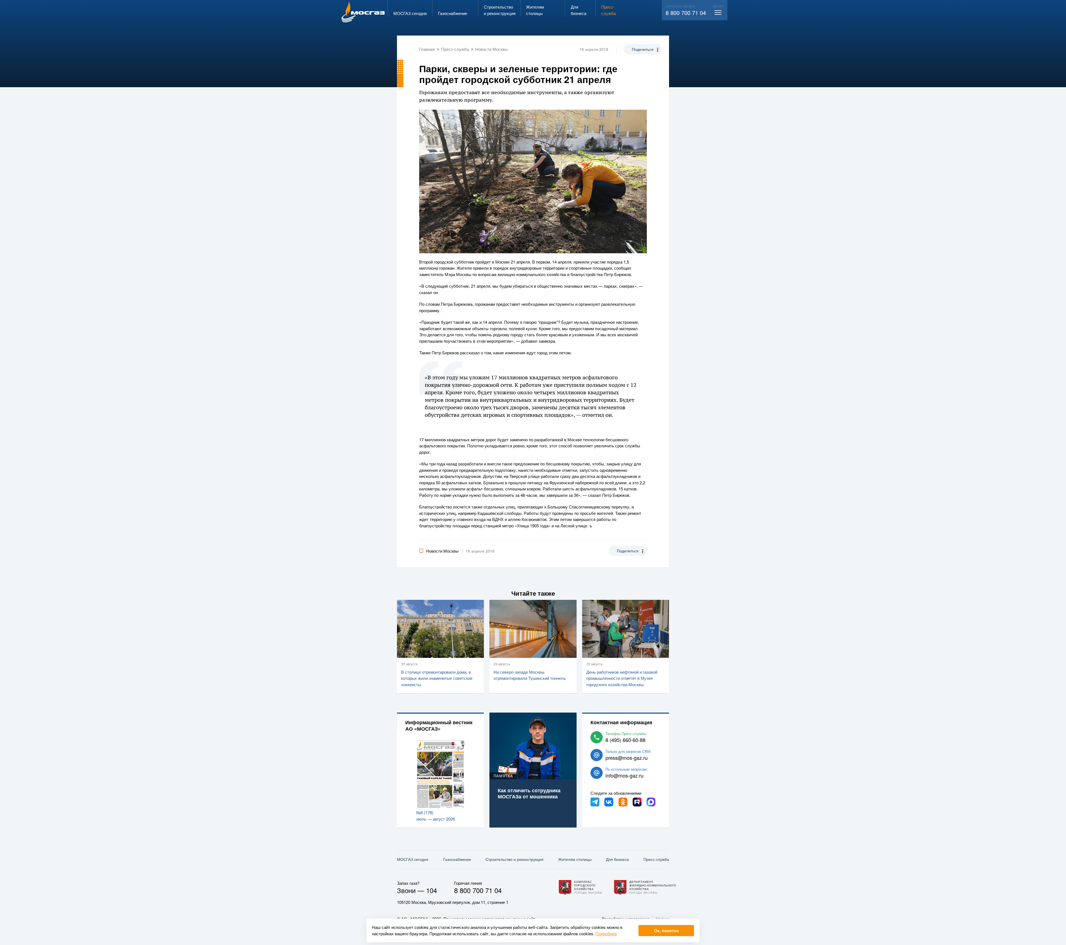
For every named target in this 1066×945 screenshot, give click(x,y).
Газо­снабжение (457, 859)
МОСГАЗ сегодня (412, 859)
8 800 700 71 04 (686, 13)
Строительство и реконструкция (515, 859)
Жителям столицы (575, 859)
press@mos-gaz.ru (626, 757)
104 (431, 890)
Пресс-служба (656, 859)
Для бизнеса (617, 859)
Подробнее (606, 933)
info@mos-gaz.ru (624, 775)
